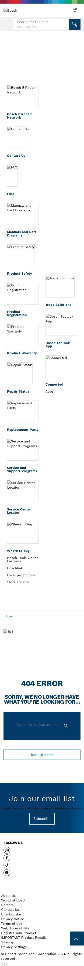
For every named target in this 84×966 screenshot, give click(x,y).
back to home (42, 755)
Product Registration (17, 313)
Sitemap (7, 942)
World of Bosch (13, 900)
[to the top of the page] (77, 938)
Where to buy (18, 550)
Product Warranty (22, 353)
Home (9, 616)
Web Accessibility (15, 928)
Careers (7, 905)
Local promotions (21, 575)
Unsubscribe (11, 914)
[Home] (10, 10)
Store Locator (18, 582)
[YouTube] (7, 874)
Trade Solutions (58, 304)
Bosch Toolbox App (58, 344)
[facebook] (7, 859)
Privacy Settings (14, 947)
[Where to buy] (75, 10)
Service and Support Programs (22, 469)
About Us (8, 896)
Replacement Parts (22, 429)
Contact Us (16, 155)
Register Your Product (18, 933)
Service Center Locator (19, 511)
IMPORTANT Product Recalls (23, 937)
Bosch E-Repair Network (19, 116)
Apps (49, 391)
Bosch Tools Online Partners (22, 559)
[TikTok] (7, 867)
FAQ (10, 193)
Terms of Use (11, 923)
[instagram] (7, 852)
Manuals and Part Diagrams (21, 233)
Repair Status (18, 391)
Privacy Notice (12, 919)
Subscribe (42, 818)
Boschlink (15, 568)
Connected (54, 384)
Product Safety (19, 273)
